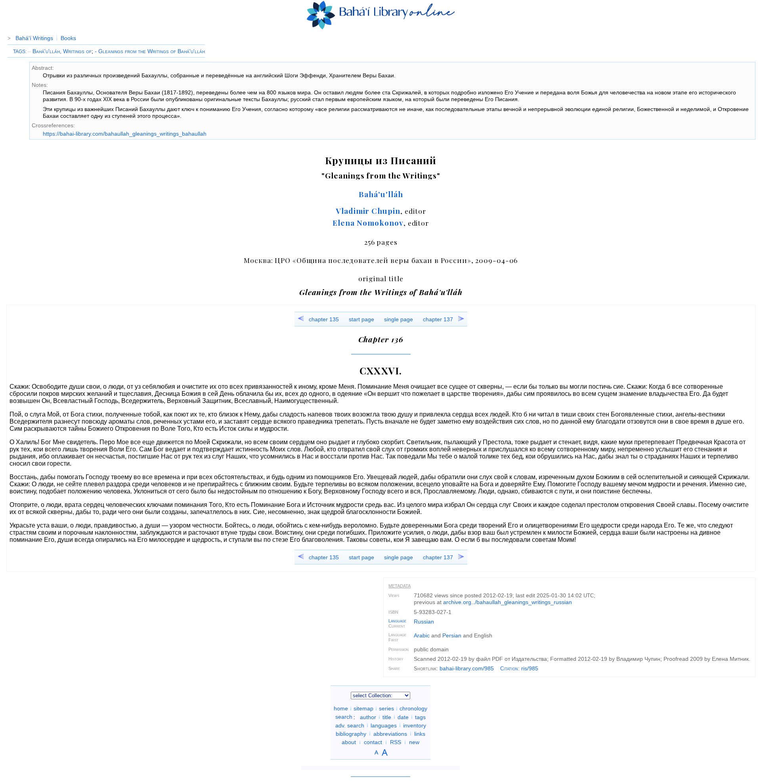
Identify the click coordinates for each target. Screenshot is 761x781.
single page (398, 319)
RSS (395, 742)
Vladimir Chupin (368, 210)
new (414, 742)
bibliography (351, 733)
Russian (424, 621)
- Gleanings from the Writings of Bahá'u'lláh (150, 51)
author (368, 717)
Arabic (422, 635)
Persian (451, 635)
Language (397, 620)
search (343, 717)
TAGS (19, 51)
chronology (413, 708)
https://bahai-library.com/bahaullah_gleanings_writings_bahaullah (125, 133)
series (386, 708)
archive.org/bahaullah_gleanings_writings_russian (507, 602)
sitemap (363, 708)
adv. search (349, 725)
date (403, 717)
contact (373, 742)
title (386, 717)
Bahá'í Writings (34, 38)
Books (68, 38)
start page (361, 319)
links (419, 733)
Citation (509, 669)
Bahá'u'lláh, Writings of (60, 51)
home (341, 708)
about (349, 742)
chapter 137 (438, 319)
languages (384, 725)
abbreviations (390, 733)
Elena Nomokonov (368, 222)
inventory (414, 725)
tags (420, 717)
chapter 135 (324, 319)
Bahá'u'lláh (381, 194)
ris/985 (529, 668)
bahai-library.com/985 (467, 668)
